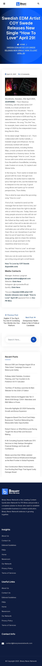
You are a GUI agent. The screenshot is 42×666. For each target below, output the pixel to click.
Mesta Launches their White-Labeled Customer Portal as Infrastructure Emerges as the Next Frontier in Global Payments (20, 457)
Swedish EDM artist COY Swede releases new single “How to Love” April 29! (20, 295)
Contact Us (6, 540)
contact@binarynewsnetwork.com (19, 643)
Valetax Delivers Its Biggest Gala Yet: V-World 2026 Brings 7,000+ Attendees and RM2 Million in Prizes (20, 399)
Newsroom (6, 559)
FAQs (4, 550)
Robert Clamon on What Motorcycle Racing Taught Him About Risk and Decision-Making (21, 431)
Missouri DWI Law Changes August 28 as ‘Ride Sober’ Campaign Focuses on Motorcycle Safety (20, 367)
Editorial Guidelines (9, 545)
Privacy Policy (7, 568)
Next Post (30, 321)
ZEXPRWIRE (10, 102)
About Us (5, 536)
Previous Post (11, 320)
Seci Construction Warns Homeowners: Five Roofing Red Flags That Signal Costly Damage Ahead (20, 469)
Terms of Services (9, 573)
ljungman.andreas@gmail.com (18, 278)
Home (22, 44)
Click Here (16, 281)
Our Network (6, 564)
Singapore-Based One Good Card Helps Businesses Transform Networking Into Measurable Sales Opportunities (20, 420)
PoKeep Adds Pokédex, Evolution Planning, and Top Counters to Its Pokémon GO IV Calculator (17, 379)
